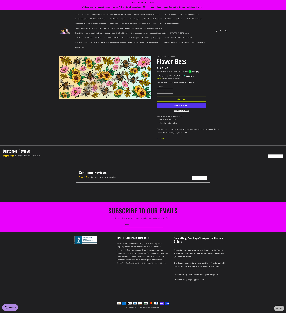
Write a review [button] (275, 156)
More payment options (181, 110)
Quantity (160, 86)
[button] (215, 30)
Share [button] (162, 138)
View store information (168, 123)
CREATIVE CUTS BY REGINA (139, 307)
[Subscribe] (160, 224)
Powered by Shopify (154, 307)
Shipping (160, 78)
